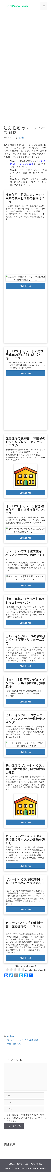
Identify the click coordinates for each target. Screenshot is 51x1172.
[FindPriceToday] (16, 5)
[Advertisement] (25, 38)
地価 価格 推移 (14, 1043)
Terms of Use (22, 1163)
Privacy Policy (36, 1163)
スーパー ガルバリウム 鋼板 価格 (22, 1039)
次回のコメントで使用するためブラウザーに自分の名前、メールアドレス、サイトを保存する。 (26, 1117)
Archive (10, 1036)
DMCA (11, 1163)
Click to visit (25, 285)
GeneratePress (39, 1168)
